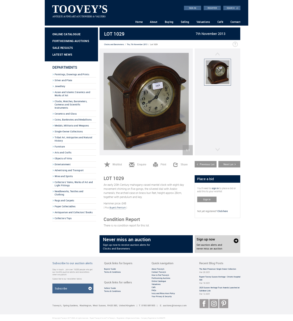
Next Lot (228, 164)
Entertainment (63, 164)
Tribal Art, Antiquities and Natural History (73, 139)
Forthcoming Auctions (70, 41)
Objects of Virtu (63, 158)
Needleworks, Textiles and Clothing (69, 193)
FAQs (154, 290)
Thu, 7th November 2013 (137, 44)
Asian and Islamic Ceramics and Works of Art (72, 94)
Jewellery (60, 86)
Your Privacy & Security (162, 296)
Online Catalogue (66, 34)
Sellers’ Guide (110, 288)
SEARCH (232, 8)
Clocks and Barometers (114, 44)
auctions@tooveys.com (175, 305)
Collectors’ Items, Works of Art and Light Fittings (74, 183)
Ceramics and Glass (66, 113)
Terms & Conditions (112, 272)
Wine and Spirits (64, 176)
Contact (235, 22)
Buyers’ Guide (110, 269)
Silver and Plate (63, 80)
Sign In (207, 199)
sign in (215, 188)
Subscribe (61, 288)
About (154, 22)
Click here (222, 211)
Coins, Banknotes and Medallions (73, 119)
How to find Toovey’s (160, 275)
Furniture (60, 146)
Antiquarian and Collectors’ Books (74, 212)
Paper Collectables (65, 206)
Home (139, 22)
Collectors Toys (63, 218)
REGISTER (212, 8)
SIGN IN (192, 8)
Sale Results (62, 48)
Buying (169, 22)
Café (220, 22)
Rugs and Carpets (64, 200)
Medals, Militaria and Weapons (72, 125)
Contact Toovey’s (159, 272)
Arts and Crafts (63, 152)
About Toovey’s (158, 269)
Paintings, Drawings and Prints (72, 74)
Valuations (203, 22)
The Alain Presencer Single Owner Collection (217, 269)
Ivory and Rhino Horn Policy (163, 293)
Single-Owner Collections (69, 131)
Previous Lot (207, 164)
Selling (185, 22)
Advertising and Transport (69, 170)
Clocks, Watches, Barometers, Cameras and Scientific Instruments (71, 104)
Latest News (62, 54)
